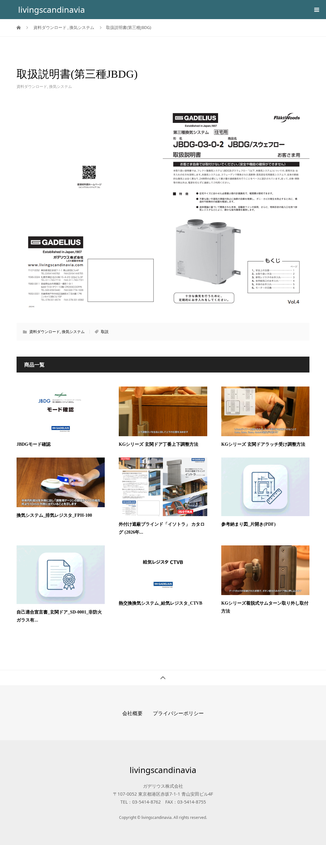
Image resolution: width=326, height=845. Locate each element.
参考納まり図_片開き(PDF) (248, 524)
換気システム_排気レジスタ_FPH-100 (54, 515)
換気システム (60, 86)
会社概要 (132, 713)
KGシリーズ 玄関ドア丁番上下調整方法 (158, 444)
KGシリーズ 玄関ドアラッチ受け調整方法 (263, 444)
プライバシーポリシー (178, 713)
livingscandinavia (51, 9)
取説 (105, 331)
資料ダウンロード (32, 86)
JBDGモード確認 (34, 444)
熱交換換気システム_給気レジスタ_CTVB (160, 603)
